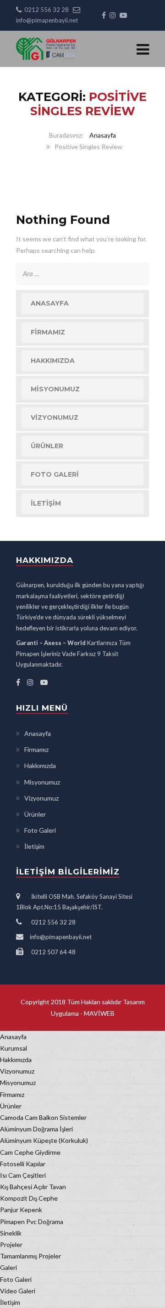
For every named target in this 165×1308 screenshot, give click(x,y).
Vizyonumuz (54, 417)
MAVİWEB (98, 1013)
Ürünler (47, 446)
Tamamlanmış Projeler (30, 1256)
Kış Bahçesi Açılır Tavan (33, 1187)
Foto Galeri (55, 474)
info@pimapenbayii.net (47, 20)
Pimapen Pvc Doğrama (31, 1221)
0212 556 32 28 (46, 9)
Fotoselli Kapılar (22, 1164)
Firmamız (48, 332)
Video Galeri (17, 1291)
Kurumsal (13, 1048)
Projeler (11, 1244)
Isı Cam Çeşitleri (23, 1175)
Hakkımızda (53, 360)
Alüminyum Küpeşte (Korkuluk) (44, 1140)
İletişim (46, 503)
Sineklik (11, 1233)
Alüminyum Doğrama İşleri (36, 1129)
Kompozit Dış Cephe (29, 1198)
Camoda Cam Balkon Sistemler (43, 1117)
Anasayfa (102, 135)
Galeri (8, 1267)
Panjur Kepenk (21, 1209)
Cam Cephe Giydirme (30, 1152)
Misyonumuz (55, 389)
